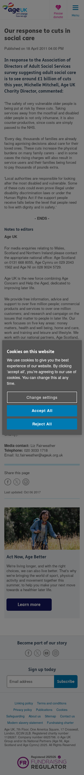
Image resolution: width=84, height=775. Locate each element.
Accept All (42, 411)
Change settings (42, 397)
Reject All (42, 424)
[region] (42, 387)
